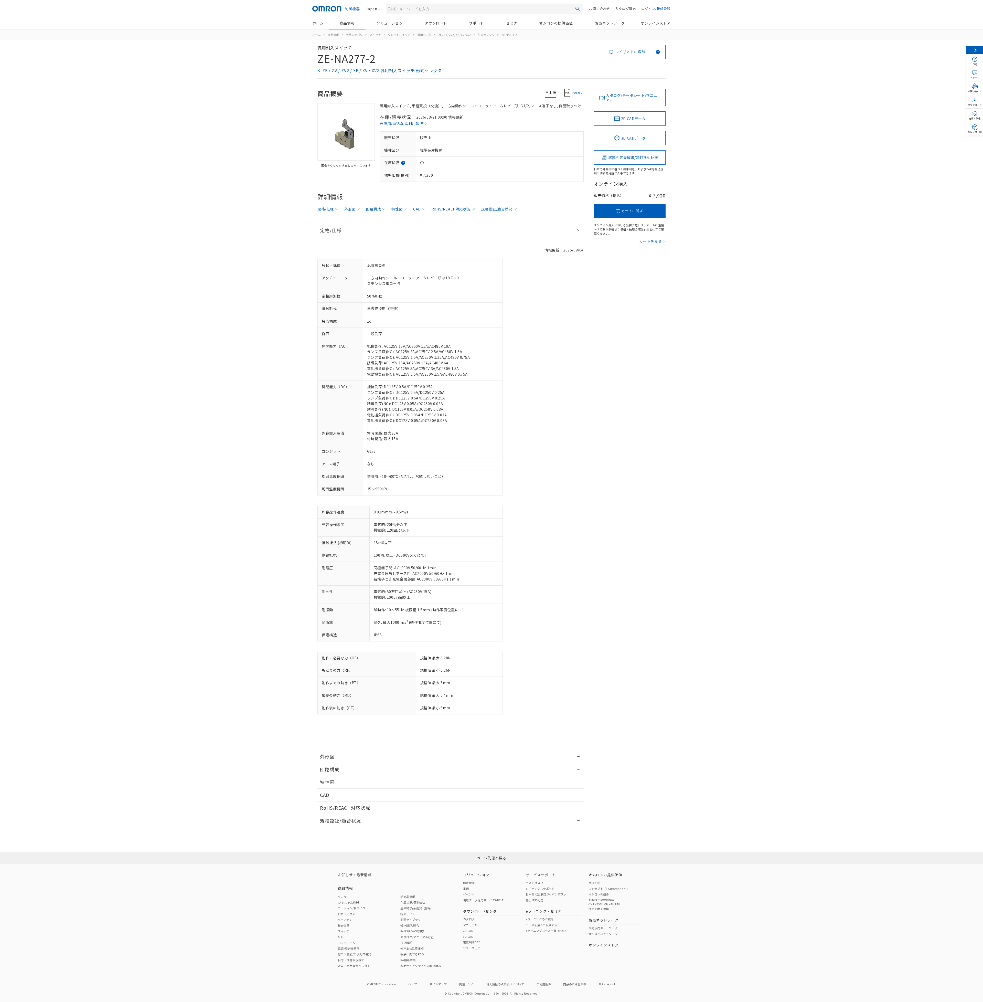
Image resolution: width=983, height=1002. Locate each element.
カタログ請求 (625, 8)
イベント (469, 894)
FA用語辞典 (407, 960)
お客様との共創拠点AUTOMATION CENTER (604, 901)
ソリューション (390, 23)
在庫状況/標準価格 (412, 902)
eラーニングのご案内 (540, 919)
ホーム (318, 23)
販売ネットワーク (610, 23)
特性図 (397, 209)
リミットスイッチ (399, 35)
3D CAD (468, 936)
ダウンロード (436, 23)
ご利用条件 (543, 984)
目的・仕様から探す (351, 960)
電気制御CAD (472, 942)
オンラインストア (656, 23)
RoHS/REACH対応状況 (451, 209)
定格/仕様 (325, 209)
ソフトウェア (471, 948)
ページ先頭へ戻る (492, 857)
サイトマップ (438, 984)
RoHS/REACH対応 (412, 931)
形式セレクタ (486, 35)
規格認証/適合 (409, 925)
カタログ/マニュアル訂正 (417, 937)
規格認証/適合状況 (496, 209)
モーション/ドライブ (351, 908)
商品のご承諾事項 (574, 984)
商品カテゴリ (354, 35)
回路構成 (373, 209)
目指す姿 (594, 883)
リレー (342, 937)
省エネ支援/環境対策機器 (354, 954)
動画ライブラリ (410, 919)
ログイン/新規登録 (655, 8)
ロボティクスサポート (540, 889)
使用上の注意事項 (412, 948)
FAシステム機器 (348, 902)
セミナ (511, 23)
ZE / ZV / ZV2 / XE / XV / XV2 (454, 35)
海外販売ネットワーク (603, 934)
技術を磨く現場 (599, 909)
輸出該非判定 (534, 900)
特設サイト (407, 914)
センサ (342, 896)
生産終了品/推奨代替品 (415, 908)
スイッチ (375, 35)
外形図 (350, 209)
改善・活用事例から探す (354, 966)
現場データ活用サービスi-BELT (483, 900)
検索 (577, 9)
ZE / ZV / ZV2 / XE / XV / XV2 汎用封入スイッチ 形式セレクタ (382, 70)
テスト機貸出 (534, 883)
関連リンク (466, 984)
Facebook (609, 984)
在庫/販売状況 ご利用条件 (401, 123)
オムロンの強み (599, 894)
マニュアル (470, 925)
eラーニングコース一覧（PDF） (547, 931)
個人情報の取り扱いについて (505, 984)
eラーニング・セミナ (544, 911)
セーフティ (345, 919)
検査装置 (344, 925)
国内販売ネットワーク (603, 928)
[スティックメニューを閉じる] (974, 50)
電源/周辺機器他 (348, 948)
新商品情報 (407, 896)
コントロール (346, 943)
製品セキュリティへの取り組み (420, 966)
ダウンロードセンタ (480, 911)
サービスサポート (541, 874)
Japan (371, 8)
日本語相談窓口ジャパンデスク (546, 894)
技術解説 (406, 943)
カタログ (469, 919)
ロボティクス (346, 914)
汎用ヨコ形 (424, 35)
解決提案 (469, 883)
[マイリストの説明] (657, 52)
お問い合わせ (599, 8)
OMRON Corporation (381, 984)
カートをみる (650, 241)
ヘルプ (412, 984)
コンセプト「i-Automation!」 (609, 889)
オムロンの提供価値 (556, 23)
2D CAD (468, 931)
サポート (476, 23)
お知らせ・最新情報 (354, 874)
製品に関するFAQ (412, 954)
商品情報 (347, 23)
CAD (417, 209)
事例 (466, 889)
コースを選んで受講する (541, 925)
